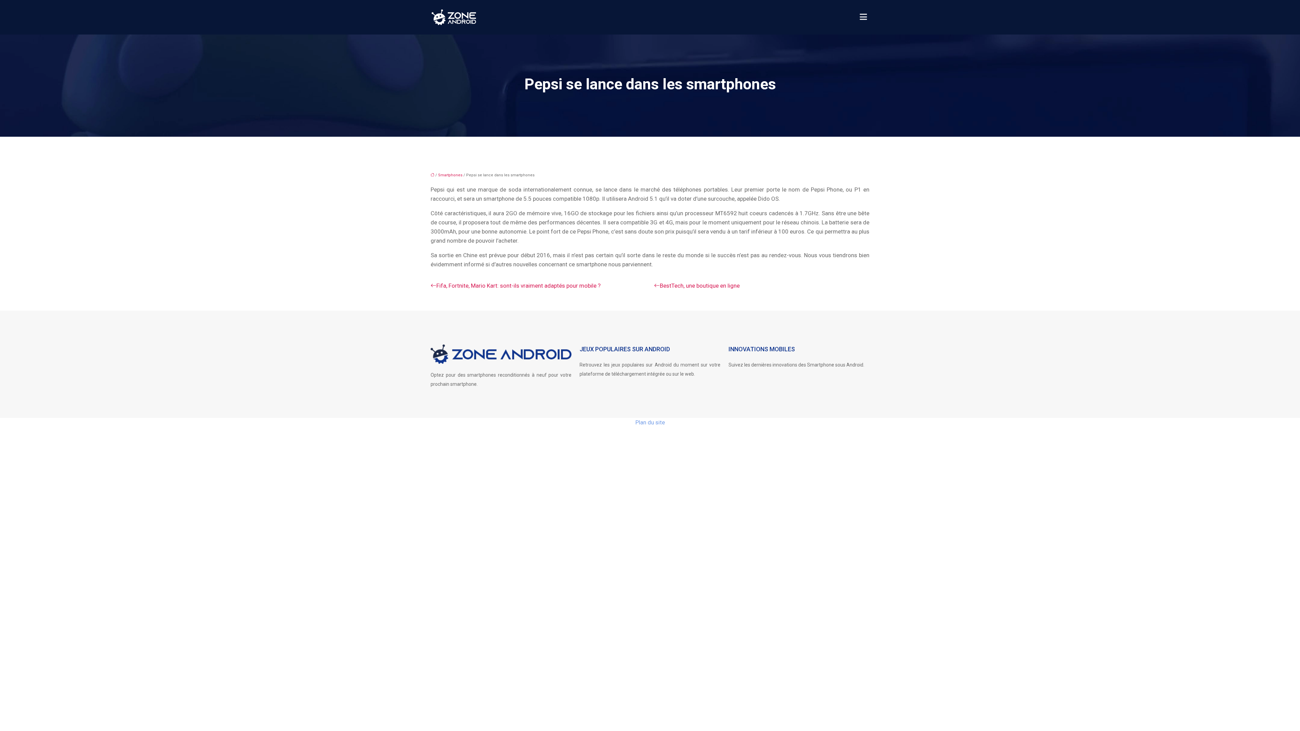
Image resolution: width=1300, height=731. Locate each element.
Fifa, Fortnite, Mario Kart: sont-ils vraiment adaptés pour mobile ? (518, 285)
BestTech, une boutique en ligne (700, 285)
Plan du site (650, 422)
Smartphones (450, 175)
